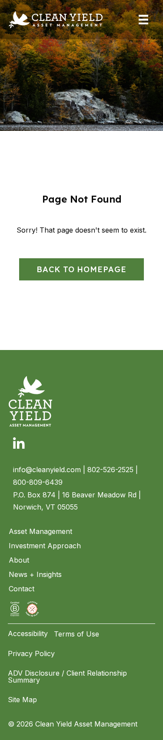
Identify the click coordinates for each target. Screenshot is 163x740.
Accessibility (28, 633)
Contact (21, 588)
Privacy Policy (31, 653)
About (19, 560)
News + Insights (35, 574)
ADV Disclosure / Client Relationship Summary (67, 676)
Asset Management (40, 531)
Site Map (22, 699)
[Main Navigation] (143, 19)
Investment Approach (45, 545)
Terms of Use (76, 634)
